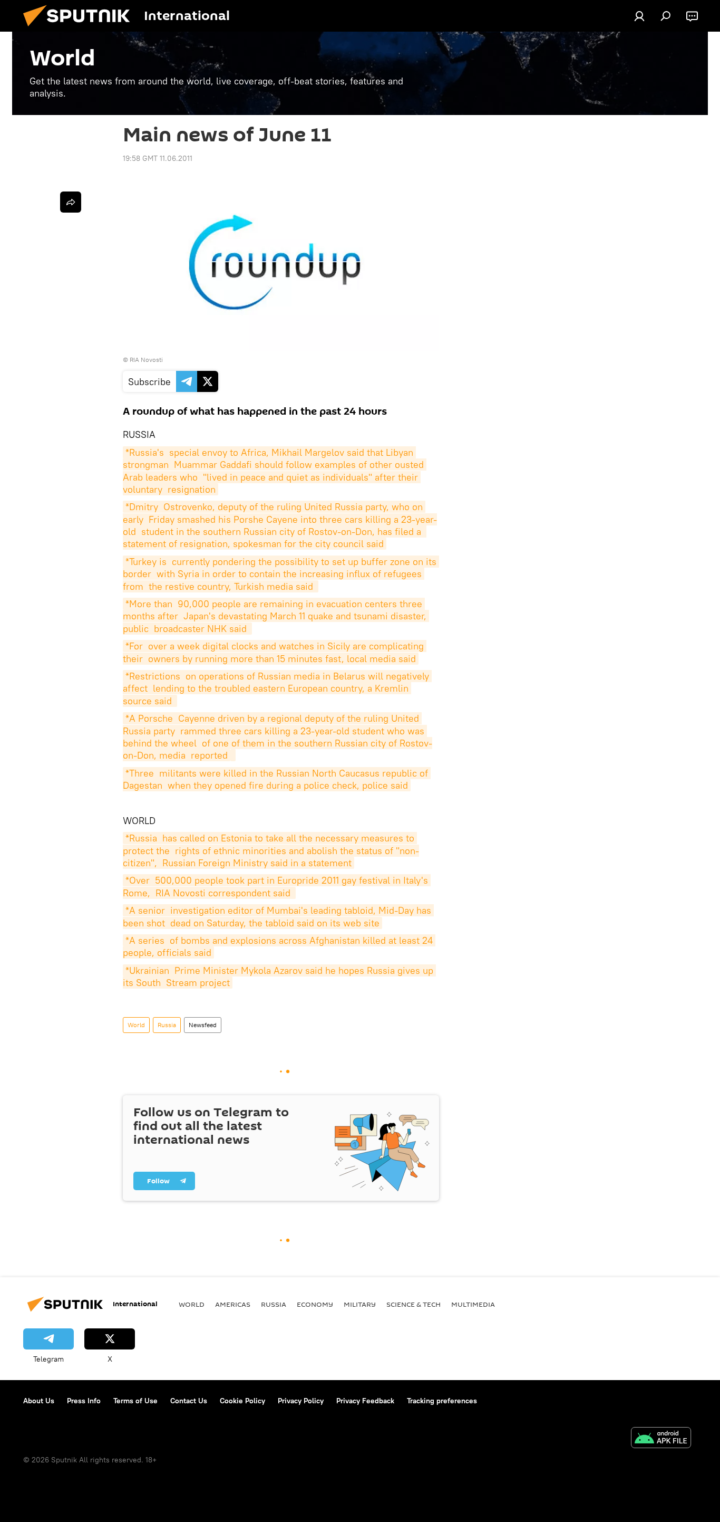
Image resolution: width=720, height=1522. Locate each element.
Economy (315, 1304)
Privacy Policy (301, 1400)
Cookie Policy (242, 1400)
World (136, 1025)
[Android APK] (661, 1439)
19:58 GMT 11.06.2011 (157, 158)
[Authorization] (639, 15)
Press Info (84, 1400)
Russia (167, 1025)
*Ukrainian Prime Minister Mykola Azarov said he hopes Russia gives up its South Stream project (279, 976)
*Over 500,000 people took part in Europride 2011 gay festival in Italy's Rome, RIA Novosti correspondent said (277, 886)
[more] (70, 202)
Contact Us (188, 1400)
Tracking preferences (442, 1400)
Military (360, 1304)
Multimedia (473, 1304)
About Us (38, 1400)
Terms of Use (135, 1400)
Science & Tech (413, 1304)
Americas (232, 1304)
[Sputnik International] (80, 29)
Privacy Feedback (365, 1400)
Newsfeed (203, 1025)
